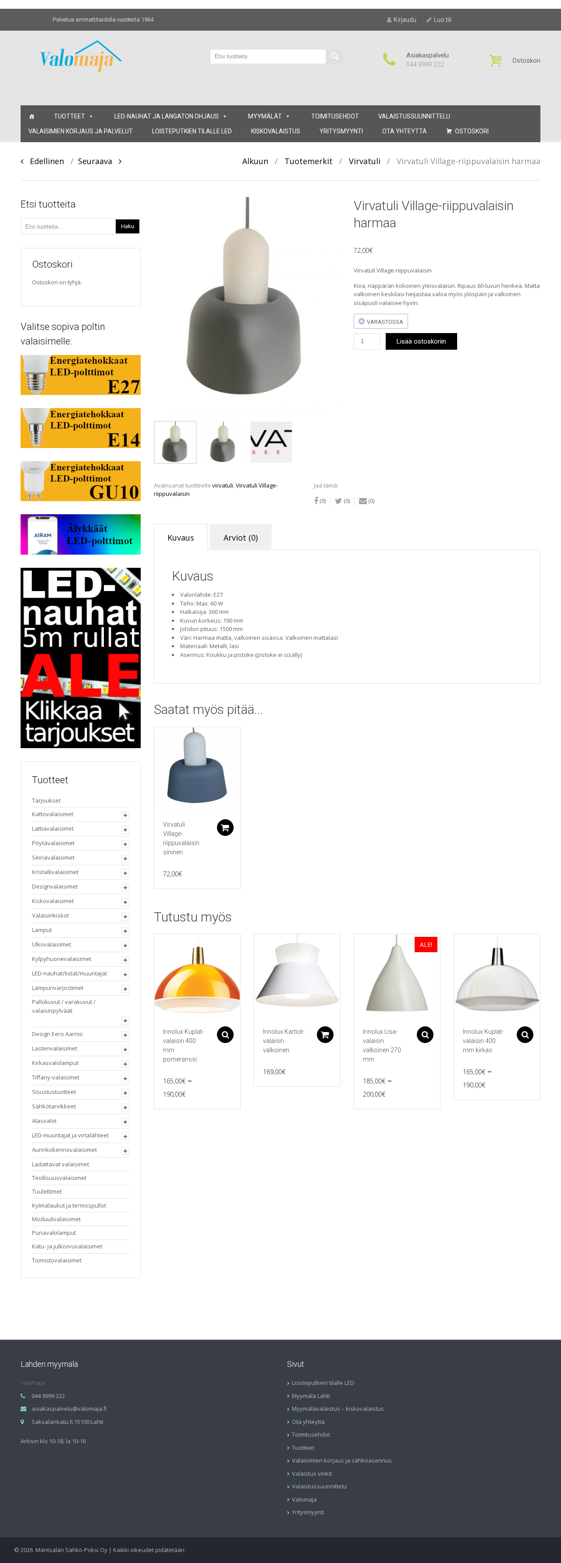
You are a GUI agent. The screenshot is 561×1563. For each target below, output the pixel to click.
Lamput (42, 930)
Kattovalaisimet (52, 814)
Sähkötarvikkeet (54, 1106)
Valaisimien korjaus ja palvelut (80, 131)
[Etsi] (334, 56)
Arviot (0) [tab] (241, 537)
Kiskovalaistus (275, 131)
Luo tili (442, 19)
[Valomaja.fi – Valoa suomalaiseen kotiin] (81, 55)
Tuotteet (69, 116)
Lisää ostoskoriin (421, 341)
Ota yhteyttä (404, 131)
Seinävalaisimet (53, 857)
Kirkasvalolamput (55, 1063)
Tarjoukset (46, 800)
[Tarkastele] (197, 770)
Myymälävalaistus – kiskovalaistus (338, 1408)
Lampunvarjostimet (57, 988)
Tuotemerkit (308, 161)
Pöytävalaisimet (53, 843)
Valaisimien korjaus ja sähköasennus (342, 1460)
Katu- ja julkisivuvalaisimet (67, 1246)
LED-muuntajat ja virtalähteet (70, 1135)
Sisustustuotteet (54, 1092)
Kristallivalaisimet (55, 872)
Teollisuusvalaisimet (59, 1178)
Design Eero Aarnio (57, 1034)
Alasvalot (44, 1121)
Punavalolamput (54, 1233)
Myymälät (265, 116)
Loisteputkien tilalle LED (192, 131)
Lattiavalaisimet (53, 828)
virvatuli (222, 485)
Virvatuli (364, 161)
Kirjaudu (405, 19)
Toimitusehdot (335, 116)
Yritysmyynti (341, 131)
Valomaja (304, 1499)
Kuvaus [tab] (180, 537)
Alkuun (255, 161)
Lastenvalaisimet (54, 1048)
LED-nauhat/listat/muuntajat (69, 973)
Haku (127, 226)
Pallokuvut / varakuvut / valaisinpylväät (64, 1006)
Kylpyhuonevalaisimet (61, 959)
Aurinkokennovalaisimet (64, 1150)
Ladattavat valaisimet (60, 1164)
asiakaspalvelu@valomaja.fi (69, 1408)
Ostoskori (472, 131)
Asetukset (225, 1034)
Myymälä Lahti (311, 1396)
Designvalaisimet (55, 886)
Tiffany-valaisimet (55, 1077)
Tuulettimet (47, 1191)
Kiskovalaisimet (53, 901)
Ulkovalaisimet (51, 944)
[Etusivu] (31, 116)
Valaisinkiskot (50, 915)
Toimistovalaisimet (57, 1260)
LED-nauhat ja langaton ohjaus (166, 116)
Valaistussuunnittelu (414, 116)
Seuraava (98, 161)
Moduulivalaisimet (56, 1219)
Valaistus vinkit (312, 1473)
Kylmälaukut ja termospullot (69, 1205)
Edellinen (43, 161)
